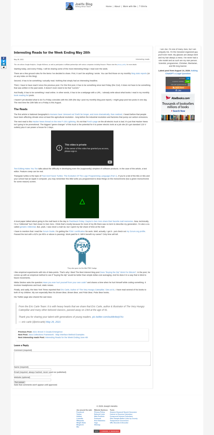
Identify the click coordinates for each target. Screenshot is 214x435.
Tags (96, 423)
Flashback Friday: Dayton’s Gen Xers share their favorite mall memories (101, 221)
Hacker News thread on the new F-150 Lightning (54, 121)
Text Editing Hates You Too (26, 169)
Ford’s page (92, 121)
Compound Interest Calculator (121, 416)
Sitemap (97, 425)
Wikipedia (80, 420)
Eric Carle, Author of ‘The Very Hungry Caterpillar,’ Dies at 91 (88, 290)
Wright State (81, 423)
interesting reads (142, 59)
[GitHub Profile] (178, 78)
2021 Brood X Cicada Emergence (48, 332)
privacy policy (121, 64)
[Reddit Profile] (178, 81)
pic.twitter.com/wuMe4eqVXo (107, 316)
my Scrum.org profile (136, 231)
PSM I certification (77, 231)
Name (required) (21, 367)
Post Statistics (99, 420)
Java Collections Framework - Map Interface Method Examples (56, 335)
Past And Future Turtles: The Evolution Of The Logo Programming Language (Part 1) (79, 176)
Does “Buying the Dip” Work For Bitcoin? (118, 272)
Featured (97, 418)
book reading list (21, 95)
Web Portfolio (99, 416)
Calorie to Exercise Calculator (121, 414)
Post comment (19, 382)
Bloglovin (80, 425)
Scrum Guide (49, 231)
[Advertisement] (107, 27)
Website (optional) (22, 377)
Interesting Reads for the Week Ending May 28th (52, 52)
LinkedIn (79, 418)
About (117, 6)
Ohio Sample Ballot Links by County (124, 418)
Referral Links (99, 414)
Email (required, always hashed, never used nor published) (40, 372)
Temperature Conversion (119, 420)
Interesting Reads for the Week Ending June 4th (66, 337)
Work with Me (129, 6)
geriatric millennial (28, 227)
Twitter (79, 414)
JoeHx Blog (84, 4)
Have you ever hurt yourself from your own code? (65, 282)
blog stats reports (139, 73)
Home (109, 6)
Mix (77, 427)
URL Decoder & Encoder (119, 423)
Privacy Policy (99, 412)
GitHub (79, 416)
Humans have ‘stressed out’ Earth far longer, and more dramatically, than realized (86, 114)
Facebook (80, 412)
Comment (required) (23, 350)
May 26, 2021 (53, 321)
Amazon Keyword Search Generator (123, 412)
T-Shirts (143, 6)
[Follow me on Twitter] (178, 84)
